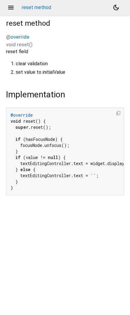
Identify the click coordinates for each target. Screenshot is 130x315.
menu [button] (11, 7)
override (20, 37)
